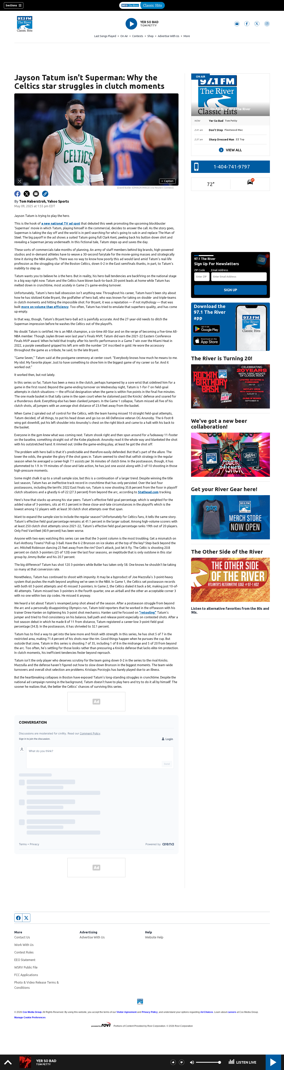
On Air (124, 36)
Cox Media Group (32, 1012)
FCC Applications (26, 975)
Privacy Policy (150, 1012)
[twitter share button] (27, 194)
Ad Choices (206, 1012)
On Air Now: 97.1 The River (230, 109)
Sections (11, 5)
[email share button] (36, 194)
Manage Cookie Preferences (30, 1017)
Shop (150, 36)
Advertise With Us (168, 36)
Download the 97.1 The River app (210, 312)
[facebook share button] (17, 194)
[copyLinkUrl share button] (45, 194)
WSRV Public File (25, 967)
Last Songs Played (105, 36)
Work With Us (24, 945)
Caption (167, 181)
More (187, 36)
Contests (137, 36)
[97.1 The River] (142, 5)
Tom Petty (148, 25)
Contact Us (22, 937)
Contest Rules (24, 952)
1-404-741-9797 (231, 166)
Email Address (219, 270)
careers (232, 1012)
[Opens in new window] (230, 386)
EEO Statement (24, 960)
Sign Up (230, 290)
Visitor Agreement (126, 1012)
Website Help (154, 937)
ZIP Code (199, 270)
